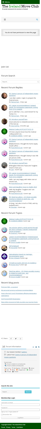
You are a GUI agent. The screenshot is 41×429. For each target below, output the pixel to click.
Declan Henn (15, 265)
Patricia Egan (15, 102)
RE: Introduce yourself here (18, 119)
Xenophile (14, 248)
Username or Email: (7, 403)
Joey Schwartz (15, 258)
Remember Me (7, 414)
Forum (3, 427)
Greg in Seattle (15, 242)
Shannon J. (14, 233)
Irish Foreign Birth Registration (10, 299)
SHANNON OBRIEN (16, 136)
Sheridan (14, 207)
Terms (13, 427)
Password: (4, 408)
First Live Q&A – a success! (9, 287)
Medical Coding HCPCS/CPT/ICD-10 (21, 129)
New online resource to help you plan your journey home (19, 302)
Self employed (14, 246)
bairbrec (24, 352)
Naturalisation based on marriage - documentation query (21, 255)
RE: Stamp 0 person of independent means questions (23, 94)
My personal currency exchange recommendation (17, 290)
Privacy (8, 427)
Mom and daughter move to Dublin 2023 (23, 187)
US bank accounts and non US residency (22, 263)
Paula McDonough (17, 148)
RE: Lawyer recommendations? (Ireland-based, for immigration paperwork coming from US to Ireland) (23, 107)
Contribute (19, 427)
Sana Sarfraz (15, 126)
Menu (7, 2)
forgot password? (13, 411)
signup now (4, 411)
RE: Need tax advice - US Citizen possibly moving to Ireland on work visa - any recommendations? (23, 199)
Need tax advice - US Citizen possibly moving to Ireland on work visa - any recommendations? (24, 273)
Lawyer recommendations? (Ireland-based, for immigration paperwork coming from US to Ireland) (24, 239)
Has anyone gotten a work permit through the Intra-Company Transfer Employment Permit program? (23, 229)
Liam (12, 170)
